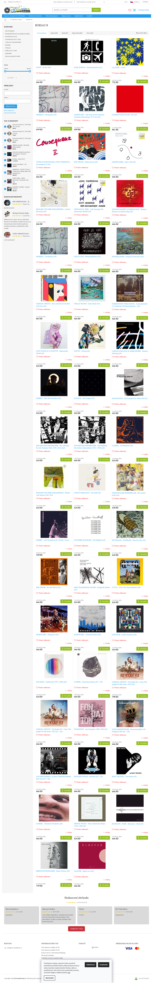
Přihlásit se (10, 106)
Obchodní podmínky (47, 955)
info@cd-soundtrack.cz (14, 948)
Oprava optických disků (12, 56)
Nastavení (49, 978)
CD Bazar (8, 48)
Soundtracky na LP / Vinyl (13, 39)
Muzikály (8, 45)
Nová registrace (9, 111)
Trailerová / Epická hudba (13, 42)
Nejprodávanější (77, 33)
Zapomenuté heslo (10, 113)
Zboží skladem (9, 31)
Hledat (96, 10)
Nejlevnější (54, 33)
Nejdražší (65, 33)
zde (69, 972)
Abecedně (90, 33)
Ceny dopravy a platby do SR (86, 2)
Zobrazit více (76, 929)
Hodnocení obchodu (77, 897)
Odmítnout (90, 965)
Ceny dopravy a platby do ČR (62, 2)
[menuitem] (14, 16)
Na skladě (12, 78)
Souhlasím (104, 965)
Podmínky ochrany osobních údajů (52, 958)
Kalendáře (8, 53)
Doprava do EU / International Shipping (53, 953)
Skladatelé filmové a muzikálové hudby (17, 34)
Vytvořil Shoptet (144, 978)
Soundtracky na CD (11, 37)
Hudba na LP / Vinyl (11, 51)
